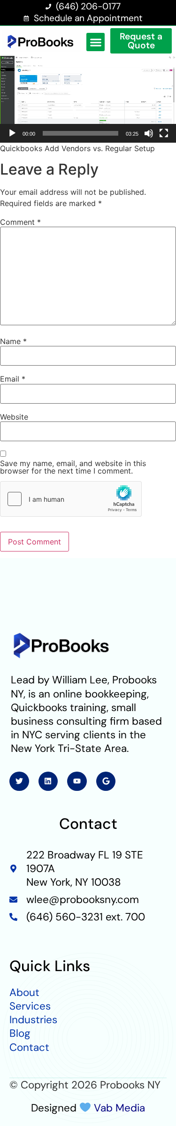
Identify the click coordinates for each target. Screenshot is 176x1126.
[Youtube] (77, 781)
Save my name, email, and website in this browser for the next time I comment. (73, 467)
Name (13, 341)
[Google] (106, 781)
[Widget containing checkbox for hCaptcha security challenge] (71, 499)
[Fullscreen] (163, 133)
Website (14, 417)
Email (12, 379)
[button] (95, 42)
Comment (20, 222)
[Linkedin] (48, 781)
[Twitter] (19, 781)
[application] (88, 99)
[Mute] (148, 133)
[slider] (80, 133)
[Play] (12, 133)
